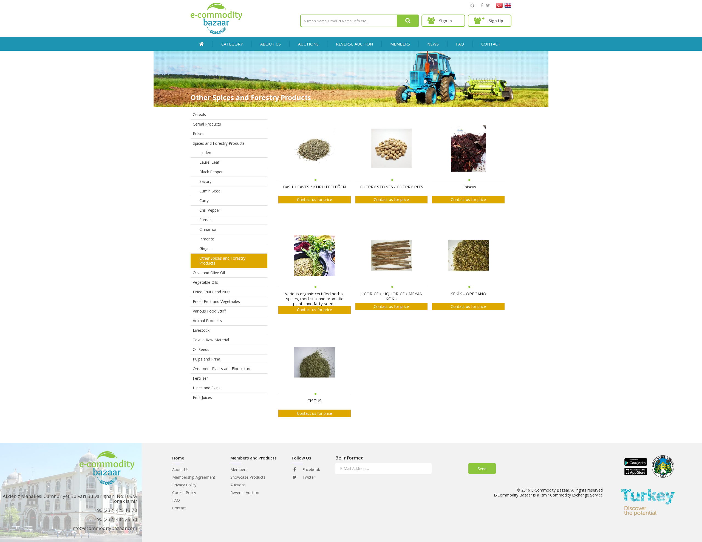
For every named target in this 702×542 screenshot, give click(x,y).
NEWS (433, 44)
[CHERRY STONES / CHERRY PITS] (391, 148)
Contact (179, 507)
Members (238, 469)
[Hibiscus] (468, 148)
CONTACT (490, 44)
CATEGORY (232, 44)
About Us (270, 44)
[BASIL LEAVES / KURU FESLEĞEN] (314, 148)
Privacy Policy (184, 484)
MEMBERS (400, 44)
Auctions (238, 484)
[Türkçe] (499, 6)
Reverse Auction (244, 492)
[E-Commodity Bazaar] (216, 32)
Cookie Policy (184, 492)
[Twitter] (488, 5)
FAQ (460, 44)
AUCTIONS (308, 44)
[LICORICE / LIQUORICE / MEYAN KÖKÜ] (391, 255)
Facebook (310, 469)
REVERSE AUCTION (354, 44)
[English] (507, 6)
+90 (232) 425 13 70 (115, 510)
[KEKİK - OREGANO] (468, 255)
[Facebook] (482, 5)
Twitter (308, 477)
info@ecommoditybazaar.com (104, 528)
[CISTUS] (314, 362)
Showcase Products (247, 477)
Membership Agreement (193, 477)
